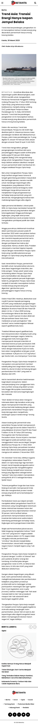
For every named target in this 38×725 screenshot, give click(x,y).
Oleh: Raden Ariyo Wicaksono (12, 46)
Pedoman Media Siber (26, 704)
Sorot (15, 700)
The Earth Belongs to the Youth (15, 658)
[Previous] (30, 627)
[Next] (34, 627)
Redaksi (26, 707)
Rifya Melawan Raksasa (13, 661)
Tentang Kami (9, 704)
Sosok (30, 700)
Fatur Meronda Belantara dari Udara (18, 665)
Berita (8, 700)
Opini (23, 700)
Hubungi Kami (15, 707)
